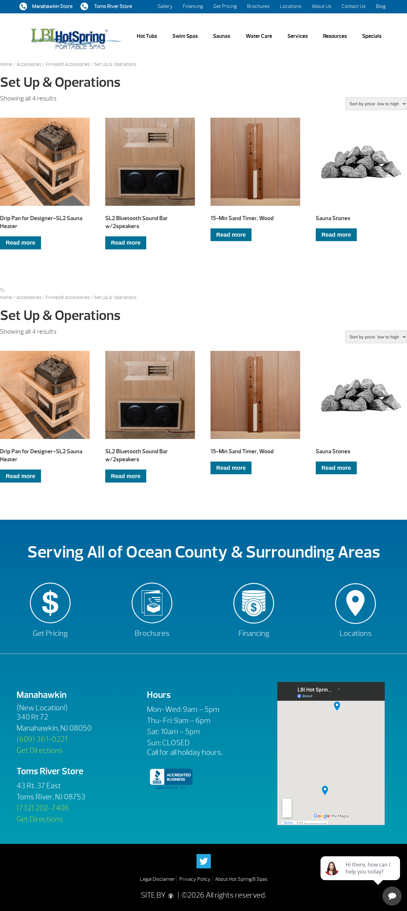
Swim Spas (185, 35)
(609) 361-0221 (42, 739)
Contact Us (353, 6)
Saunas (221, 35)
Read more (20, 243)
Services (297, 35)
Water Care (259, 35)
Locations (290, 6)
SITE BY (154, 895)
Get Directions (40, 750)
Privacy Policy (194, 879)
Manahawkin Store (52, 6)
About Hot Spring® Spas (241, 879)
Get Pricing (225, 6)
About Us (321, 6)
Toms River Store (112, 6)
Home (6, 64)
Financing (193, 6)
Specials (372, 35)
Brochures (258, 6)
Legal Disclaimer (157, 879)
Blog (381, 6)
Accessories (29, 64)
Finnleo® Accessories (68, 64)
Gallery (165, 6)
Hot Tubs (147, 35)
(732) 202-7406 (43, 808)
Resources (335, 35)
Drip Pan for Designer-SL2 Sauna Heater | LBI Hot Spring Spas (75, 36)
